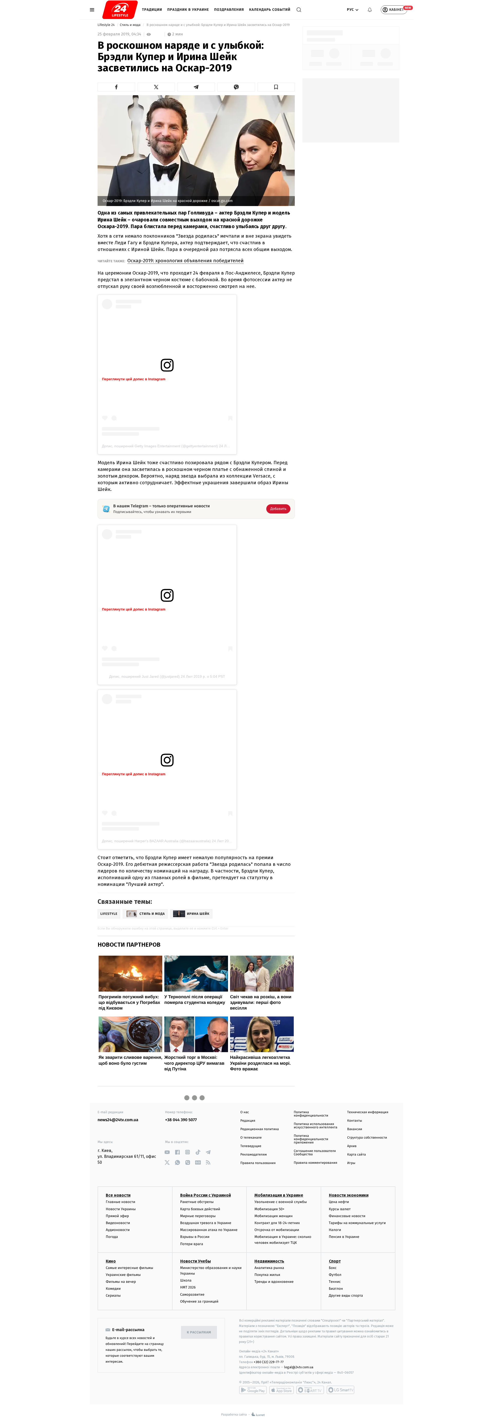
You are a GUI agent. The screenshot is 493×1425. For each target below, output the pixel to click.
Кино (111, 1261)
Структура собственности (367, 1137)
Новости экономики (348, 1195)
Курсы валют (340, 1209)
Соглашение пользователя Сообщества (315, 1152)
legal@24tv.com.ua (298, 1367)
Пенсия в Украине (344, 1237)
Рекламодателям (253, 1154)
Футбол (335, 1275)
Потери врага (191, 1244)
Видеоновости (118, 1223)
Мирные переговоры (198, 1216)
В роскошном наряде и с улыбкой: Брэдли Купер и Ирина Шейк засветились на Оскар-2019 (218, 25)
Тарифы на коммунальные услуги (357, 1223)
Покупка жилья (267, 1275)
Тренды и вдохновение (273, 1281)
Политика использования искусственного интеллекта (315, 1125)
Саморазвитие (192, 1294)
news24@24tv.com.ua (118, 1120)
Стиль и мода (130, 25)
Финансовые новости (347, 1216)
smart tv (310, 1389)
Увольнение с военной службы (280, 1202)
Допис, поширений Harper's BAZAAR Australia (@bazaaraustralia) (156, 841)
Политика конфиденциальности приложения (311, 1139)
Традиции (152, 9)
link (167, 1152)
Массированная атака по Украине (209, 1230)
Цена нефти (339, 1202)
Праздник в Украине (188, 9)
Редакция (247, 1120)
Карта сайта (356, 1154)
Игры (351, 1163)
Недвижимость (269, 1261)
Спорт (335, 1261)
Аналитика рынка (269, 1268)
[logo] (120, 10)
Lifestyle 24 (107, 25)
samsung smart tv (340, 1389)
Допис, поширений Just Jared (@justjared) (144, 676)
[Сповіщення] (369, 9)
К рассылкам (199, 1332)
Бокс (333, 1268)
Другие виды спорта (346, 1295)
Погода (112, 1237)
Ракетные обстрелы (197, 1202)
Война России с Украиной (205, 1195)
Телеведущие (250, 1146)
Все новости (118, 1195)
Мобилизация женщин (273, 1216)
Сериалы (113, 1295)
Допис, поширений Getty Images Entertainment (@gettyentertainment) (160, 446)
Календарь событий (269, 9)
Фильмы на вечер (121, 1281)
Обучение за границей (199, 1301)
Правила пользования (258, 1163)
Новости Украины (121, 1209)
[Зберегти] (276, 87)
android (253, 1389)
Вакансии (354, 1129)
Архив (352, 1146)
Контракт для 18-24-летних (277, 1223)
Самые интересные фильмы (129, 1268)
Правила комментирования (315, 1163)
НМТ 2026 (188, 1287)
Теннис (335, 1281)
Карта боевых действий (200, 1209)
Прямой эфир (117, 1216)
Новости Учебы (195, 1261)
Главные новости (120, 1202)
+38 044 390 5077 (181, 1120)
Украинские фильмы (123, 1275)
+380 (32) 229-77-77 (269, 1362)
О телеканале (251, 1137)
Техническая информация (367, 1112)
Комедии (113, 1288)
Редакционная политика (259, 1129)
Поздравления (229, 9)
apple (281, 1389)
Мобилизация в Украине (278, 1195)
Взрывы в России (195, 1237)
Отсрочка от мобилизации (276, 1230)
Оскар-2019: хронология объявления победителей (185, 261)
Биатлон (336, 1288)
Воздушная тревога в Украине (205, 1223)
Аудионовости (118, 1230)
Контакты (354, 1120)
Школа (186, 1280)
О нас (244, 1112)
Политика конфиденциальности (311, 1114)
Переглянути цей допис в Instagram (133, 379)
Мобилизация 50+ (269, 1209)
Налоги (335, 1230)
